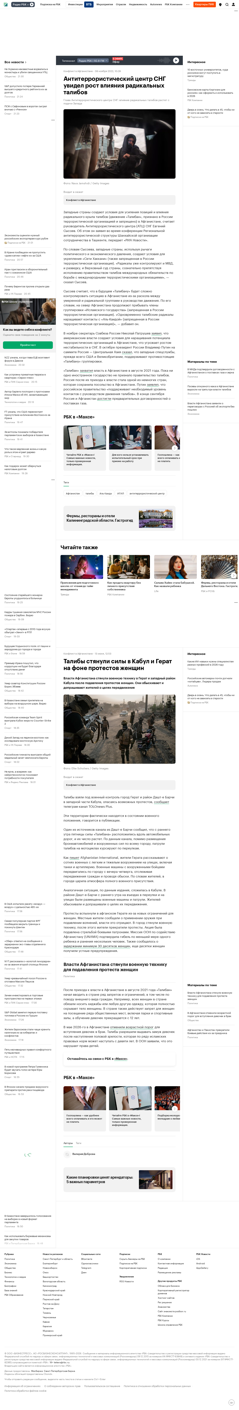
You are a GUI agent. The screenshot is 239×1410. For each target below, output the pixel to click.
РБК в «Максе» (79, 417)
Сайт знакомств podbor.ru (172, 1311)
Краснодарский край (54, 1290)
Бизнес (8, 1272)
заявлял (153, 384)
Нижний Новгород (52, 1294)
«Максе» (120, 1058)
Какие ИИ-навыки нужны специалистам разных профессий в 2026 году (210, 663)
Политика (9, 96)
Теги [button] (66, 482)
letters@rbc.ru (61, 1362)
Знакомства (164, 1306)
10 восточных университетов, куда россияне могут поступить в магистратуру (207, 72)
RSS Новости (127, 1281)
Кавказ (46, 1321)
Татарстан (48, 1308)
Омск (46, 1272)
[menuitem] (50, 4)
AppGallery (202, 1267)
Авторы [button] (68, 1143)
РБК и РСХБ (208, 591)
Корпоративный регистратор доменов (173, 1292)
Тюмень (47, 1312)
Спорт (7, 113)
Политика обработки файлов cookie (25, 1390)
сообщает (161, 801)
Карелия (47, 1326)
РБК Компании (11, 473)
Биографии (10, 1285)
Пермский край (51, 1299)
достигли (104, 398)
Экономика (10, 364)
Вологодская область (54, 1281)
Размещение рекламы (169, 1272)
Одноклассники (89, 1263)
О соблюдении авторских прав (62, 1385)
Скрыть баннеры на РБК (132, 1258)
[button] (220, 4)
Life (156, 591)
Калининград (50, 1285)
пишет (74, 857)
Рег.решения (165, 1302)
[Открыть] (27, 4)
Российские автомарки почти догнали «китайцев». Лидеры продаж (209, 679)
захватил (86, 370)
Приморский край (52, 1335)
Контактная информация (171, 1263)
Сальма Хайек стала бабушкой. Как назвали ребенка (174, 585)
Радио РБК (19, 4)
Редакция (163, 1267)
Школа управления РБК (170, 1324)
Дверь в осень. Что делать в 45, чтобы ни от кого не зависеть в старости (211, 111)
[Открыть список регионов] (220, 4)
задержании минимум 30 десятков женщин (96, 945)
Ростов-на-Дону (51, 1303)
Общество (10, 76)
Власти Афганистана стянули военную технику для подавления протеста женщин (115, 967)
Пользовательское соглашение (102, 1385)
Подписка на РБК (128, 1263)
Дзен (83, 1272)
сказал (127, 351)
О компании (164, 1258)
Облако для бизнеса (168, 1285)
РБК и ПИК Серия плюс (16, 381)
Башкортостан (50, 1276)
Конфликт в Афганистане (78, 71)
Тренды (191, 80)
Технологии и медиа (15, 401)
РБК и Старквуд (12, 456)
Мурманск (48, 1330)
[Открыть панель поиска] (227, 4)
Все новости (14, 62)
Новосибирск (50, 1267)
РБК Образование (13, 1294)
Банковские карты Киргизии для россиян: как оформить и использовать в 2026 (210, 92)
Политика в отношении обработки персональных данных (157, 1385)
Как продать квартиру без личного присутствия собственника (124, 586)
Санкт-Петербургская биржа (59, 1370)
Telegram (86, 1267)
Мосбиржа (37, 1370)
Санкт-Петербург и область (58, 1258)
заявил (156, 332)
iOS (198, 1258)
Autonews (192, 685)
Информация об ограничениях (22, 1385)
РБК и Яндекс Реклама (16, 782)
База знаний (10, 1290)
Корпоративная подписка (133, 1267)
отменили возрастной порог (132, 1026)
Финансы (9, 1281)
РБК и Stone (10, 653)
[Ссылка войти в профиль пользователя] (233, 4)
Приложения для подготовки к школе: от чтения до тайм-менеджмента (79, 586)
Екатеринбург (50, 1263)
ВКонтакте (86, 1258)
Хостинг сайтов (166, 1297)
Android (200, 1263)
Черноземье (49, 1317)
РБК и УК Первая (13, 293)
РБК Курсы (163, 1320)
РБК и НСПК (10, 1056)
